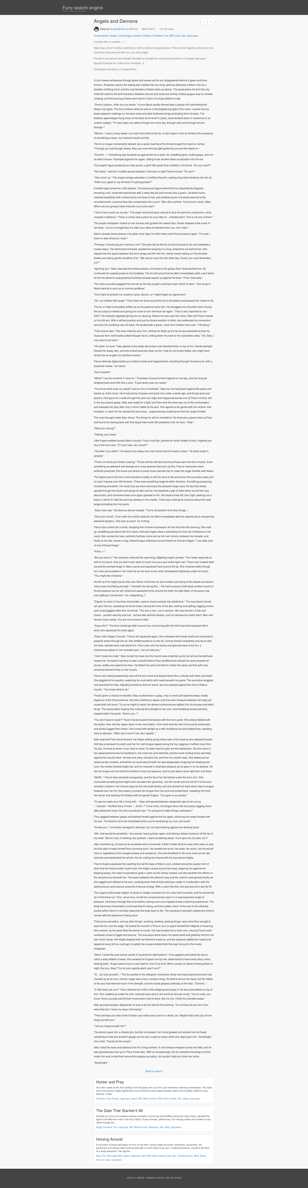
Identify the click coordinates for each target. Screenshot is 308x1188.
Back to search (154, 1071)
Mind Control (149, 1098)
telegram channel (155, 1177)
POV (160, 1098)
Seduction (154, 1127)
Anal (98, 1155)
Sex (183, 35)
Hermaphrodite (114, 1155)
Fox (166, 35)
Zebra (203, 1155)
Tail (179, 1098)
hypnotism (195, 1098)
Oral (177, 35)
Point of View (169, 1098)
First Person (113, 1098)
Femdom (158, 35)
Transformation (185, 1155)
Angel (113, 35)
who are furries (173, 1177)
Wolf (167, 1127)
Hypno (127, 1155)
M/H (149, 1155)
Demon (137, 35)
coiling (185, 1098)
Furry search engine (83, 7)
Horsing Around (109, 1139)
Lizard (134, 1098)
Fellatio (147, 35)
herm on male (103, 1159)
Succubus (192, 35)
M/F (172, 35)
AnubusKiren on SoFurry (124, 29)
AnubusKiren (101, 35)
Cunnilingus (125, 35)
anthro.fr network (135, 1177)
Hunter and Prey (110, 1082)
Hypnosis (124, 1098)
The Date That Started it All (119, 1110)
